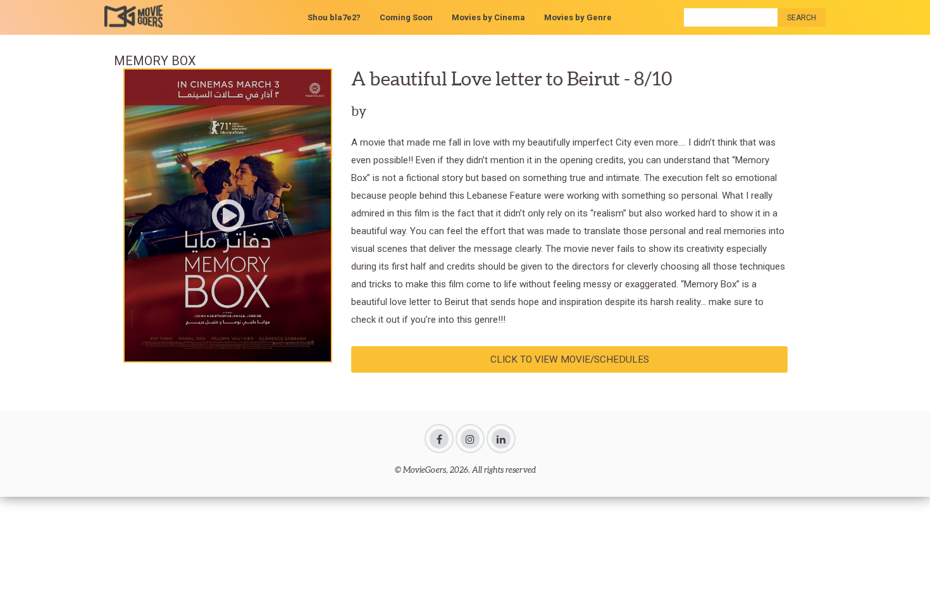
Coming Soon (406, 17)
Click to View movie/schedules (569, 359)
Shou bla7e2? (334, 17)
